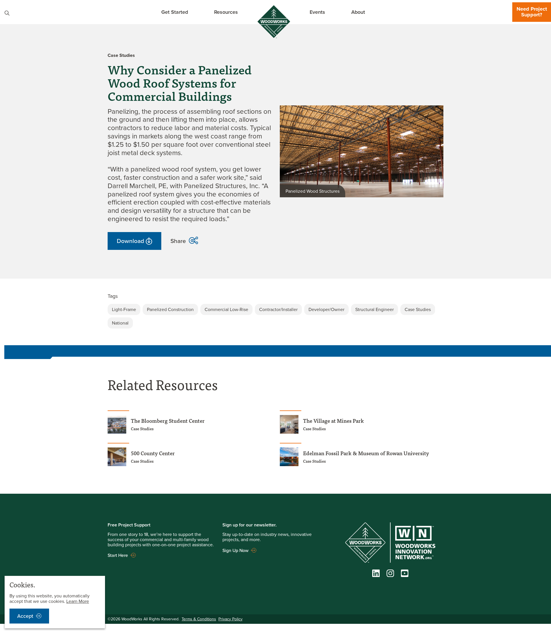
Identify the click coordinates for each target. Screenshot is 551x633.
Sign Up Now (235, 550)
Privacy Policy (230, 619)
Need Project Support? (532, 11)
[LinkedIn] (376, 574)
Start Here (118, 555)
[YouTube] (404, 574)
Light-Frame (124, 309)
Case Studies (418, 309)
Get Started (174, 12)
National (120, 323)
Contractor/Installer (278, 309)
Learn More (77, 601)
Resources (226, 12)
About (358, 12)
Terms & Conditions (199, 619)
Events (317, 12)
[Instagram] (390, 574)
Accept (25, 616)
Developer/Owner (326, 309)
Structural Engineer (374, 309)
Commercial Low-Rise (226, 309)
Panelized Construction (170, 309)
